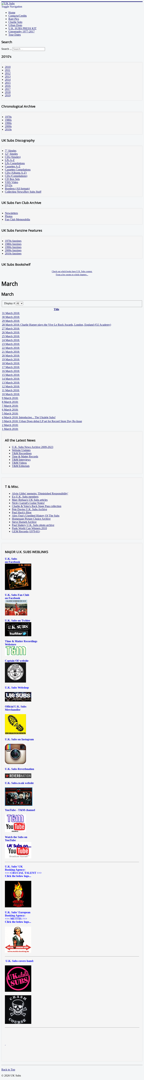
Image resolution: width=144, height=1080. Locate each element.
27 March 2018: (11, 328)
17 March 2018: (11, 367)
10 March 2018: (11, 394)
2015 (8, 82)
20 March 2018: (11, 355)
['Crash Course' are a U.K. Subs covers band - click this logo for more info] (18, 1022)
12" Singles (11, 153)
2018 (8, 92)
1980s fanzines (13, 243)
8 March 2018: (10, 401)
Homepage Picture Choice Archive (31, 518)
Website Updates (21, 450)
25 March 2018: (11, 336)
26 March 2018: (11, 332)
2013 (8, 76)
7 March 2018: (10, 405)
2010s (8, 129)
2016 (8, 85)
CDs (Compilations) (16, 175)
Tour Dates (14, 34)
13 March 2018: (11, 382)
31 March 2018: (11, 313)
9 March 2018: (10, 398)
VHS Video (11, 182)
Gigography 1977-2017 (21, 31)
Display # (10, 303)
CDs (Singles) (13, 156)
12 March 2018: (11, 386)
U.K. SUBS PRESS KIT (22, 28)
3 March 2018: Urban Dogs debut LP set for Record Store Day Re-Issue (42, 421)
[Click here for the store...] (18, 700)
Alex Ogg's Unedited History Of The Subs (35, 515)
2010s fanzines (13, 253)
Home (11, 12)
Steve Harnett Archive (24, 521)
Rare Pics (13, 18)
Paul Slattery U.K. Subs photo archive (33, 525)
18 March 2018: (11, 363)
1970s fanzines (13, 240)
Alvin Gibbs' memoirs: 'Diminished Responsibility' (40, 493)
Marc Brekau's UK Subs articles (30, 499)
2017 (8, 89)
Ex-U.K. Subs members (25, 496)
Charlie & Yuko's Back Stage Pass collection (36, 506)
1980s (8, 119)
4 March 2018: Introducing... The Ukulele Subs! (28, 417)
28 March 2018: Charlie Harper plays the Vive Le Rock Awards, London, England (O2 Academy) (56, 324)
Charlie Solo (15, 22)
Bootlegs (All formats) (17, 188)
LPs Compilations (15, 163)
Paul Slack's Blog (21, 512)
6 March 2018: (10, 409)
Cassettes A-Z (12, 166)
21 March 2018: (11, 351)
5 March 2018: (10, 413)
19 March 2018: (11, 359)
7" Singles (10, 150)
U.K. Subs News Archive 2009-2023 (32, 447)
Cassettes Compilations (18, 169)
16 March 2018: (11, 371)
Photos (8, 216)
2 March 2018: (10, 425)
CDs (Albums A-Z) (16, 172)
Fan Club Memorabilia (17, 219)
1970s (8, 116)
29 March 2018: (11, 320)
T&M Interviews (21, 459)
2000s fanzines (13, 250)
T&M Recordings (22, 453)
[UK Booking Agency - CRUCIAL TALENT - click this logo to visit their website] (18, 906)
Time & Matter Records (25, 456)
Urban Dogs (15, 25)
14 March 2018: (11, 378)
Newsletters (11, 213)
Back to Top (8, 1069)
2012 (8, 73)
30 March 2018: (11, 316)
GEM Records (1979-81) (26, 531)
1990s (8, 123)
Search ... (6, 48)
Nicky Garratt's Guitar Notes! (28, 502)
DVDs (8, 185)
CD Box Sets (12, 179)
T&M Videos (19, 462)
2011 (7, 70)
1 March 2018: (10, 428)
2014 (8, 79)
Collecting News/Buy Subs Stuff (23, 191)
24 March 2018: (11, 340)
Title (56, 309)
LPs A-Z (10, 160)
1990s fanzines (13, 247)
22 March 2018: (11, 347)
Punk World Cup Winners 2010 (29, 528)
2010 (8, 66)
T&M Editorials (21, 465)
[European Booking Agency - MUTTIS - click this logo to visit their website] (18, 951)
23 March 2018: (11, 344)
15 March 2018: (11, 374)
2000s (8, 126)
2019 (8, 95)
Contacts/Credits (17, 15)
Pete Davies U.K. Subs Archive (29, 509)
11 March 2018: (10, 390)
